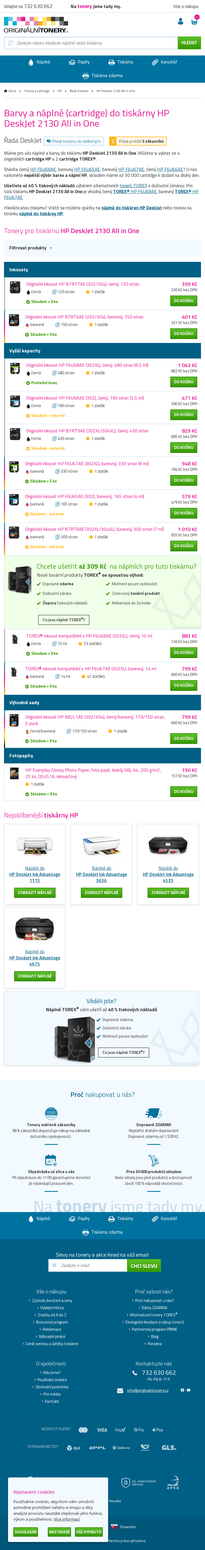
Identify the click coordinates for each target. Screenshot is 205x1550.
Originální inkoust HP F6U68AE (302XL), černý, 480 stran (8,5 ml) (87, 365)
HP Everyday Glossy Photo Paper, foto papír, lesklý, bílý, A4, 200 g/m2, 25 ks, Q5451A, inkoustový (93, 773)
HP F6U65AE (87, 169)
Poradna (155, 1344)
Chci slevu (144, 1266)
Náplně (43, 61)
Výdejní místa (52, 1308)
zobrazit (35, 893)
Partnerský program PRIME (155, 1329)
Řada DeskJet (79, 90)
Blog (154, 1337)
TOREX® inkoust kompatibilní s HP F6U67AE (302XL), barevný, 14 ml (90, 668)
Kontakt (52, 1401)
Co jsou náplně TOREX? (64, 619)
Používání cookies (52, 1380)
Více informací (67, 1519)
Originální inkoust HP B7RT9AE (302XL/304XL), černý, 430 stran (87, 430)
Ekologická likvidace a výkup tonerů (154, 1322)
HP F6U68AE (43, 169)
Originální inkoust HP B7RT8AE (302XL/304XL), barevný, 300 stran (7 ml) (94, 529)
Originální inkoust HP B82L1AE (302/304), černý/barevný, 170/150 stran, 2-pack (95, 720)
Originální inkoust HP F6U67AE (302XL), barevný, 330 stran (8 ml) (87, 463)
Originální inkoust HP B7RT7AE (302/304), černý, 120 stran (82, 284)
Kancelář (168, 61)
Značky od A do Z (52, 1315)
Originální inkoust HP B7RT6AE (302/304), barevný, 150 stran (84, 316)
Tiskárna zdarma (106, 75)
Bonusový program (52, 1322)
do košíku (184, 301)
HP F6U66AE (170, 169)
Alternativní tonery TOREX (154, 1315)
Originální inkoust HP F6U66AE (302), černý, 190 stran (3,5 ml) (85, 398)
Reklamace (52, 1329)
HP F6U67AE (131, 169)
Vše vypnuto (88, 1532)
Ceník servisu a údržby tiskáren (52, 1344)
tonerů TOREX (133, 185)
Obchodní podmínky (52, 1387)
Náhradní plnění (52, 1337)
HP (60, 90)
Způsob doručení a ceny (52, 1301)
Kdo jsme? (52, 1373)
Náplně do (34, 874)
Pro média (52, 1394)
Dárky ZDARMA (154, 1308)
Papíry (83, 61)
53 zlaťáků (93, 643)
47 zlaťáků (96, 676)
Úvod (12, 90)
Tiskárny (124, 61)
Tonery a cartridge (37, 90)
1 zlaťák (98, 292)
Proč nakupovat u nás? (154, 1301)
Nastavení (59, 1532)
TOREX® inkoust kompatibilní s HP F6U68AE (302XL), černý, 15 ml (89, 635)
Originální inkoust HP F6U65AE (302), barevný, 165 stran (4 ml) (84, 496)
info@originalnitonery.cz (148, 1390)
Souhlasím (26, 1532)
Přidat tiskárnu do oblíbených (76, 141)
